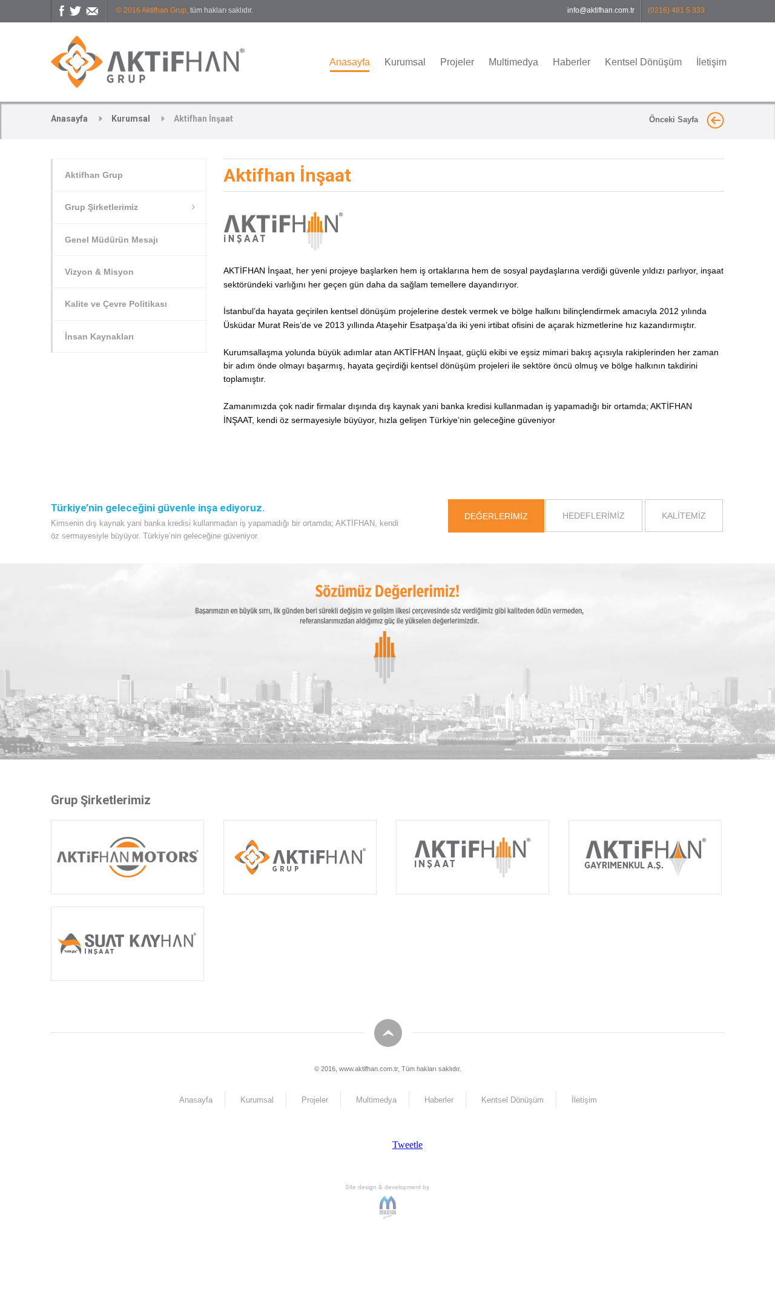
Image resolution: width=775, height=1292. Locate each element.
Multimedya (513, 62)
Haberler (571, 62)
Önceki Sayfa (675, 119)
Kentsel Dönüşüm (643, 62)
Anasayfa (349, 62)
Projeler (457, 62)
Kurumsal (405, 62)
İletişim (711, 62)
